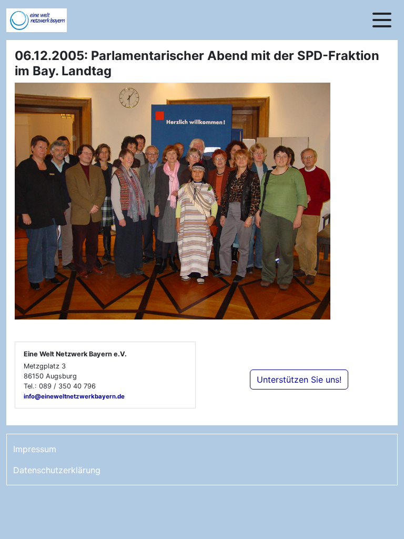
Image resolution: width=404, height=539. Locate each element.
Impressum (34, 449)
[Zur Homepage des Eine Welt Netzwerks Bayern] (48, 20)
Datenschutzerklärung (56, 470)
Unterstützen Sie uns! (299, 379)
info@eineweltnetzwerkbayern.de (74, 396)
